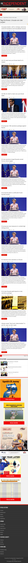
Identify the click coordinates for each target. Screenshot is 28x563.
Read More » (4, 55)
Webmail (2, 553)
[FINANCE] (10, 490)
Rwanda (1, 516)
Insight (1, 534)
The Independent (12, 558)
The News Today (3, 549)
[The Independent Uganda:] (14, 3)
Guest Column (3, 528)
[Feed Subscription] (27, 24)
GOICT (22, 558)
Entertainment (2, 512)
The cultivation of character (13, 361)
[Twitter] (15, 560)
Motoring (2, 544)
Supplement (2, 518)
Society (1, 542)
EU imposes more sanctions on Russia (11, 259)
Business (2, 551)
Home (1, 17)
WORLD (11, 30)
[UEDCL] (10, 466)
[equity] (14, 440)
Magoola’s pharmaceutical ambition (14, 366)
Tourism (1, 510)
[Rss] (12, 560)
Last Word (2, 526)
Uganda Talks (2, 524)
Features (2, 540)
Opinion (1, 532)
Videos (1, 514)
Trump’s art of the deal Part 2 (13, 372)
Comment (2, 530)
